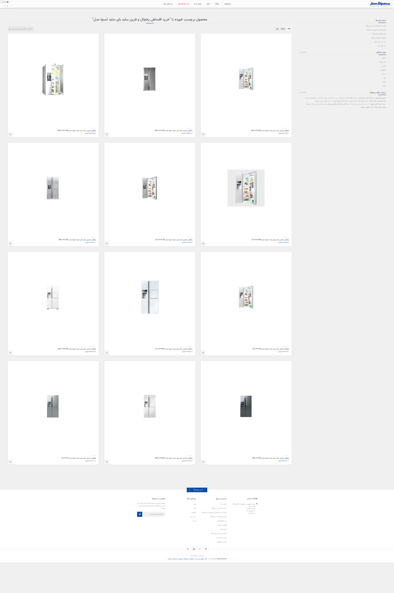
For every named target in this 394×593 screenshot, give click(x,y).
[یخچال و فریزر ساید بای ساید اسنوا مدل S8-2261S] (53, 406)
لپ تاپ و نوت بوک (380, 42)
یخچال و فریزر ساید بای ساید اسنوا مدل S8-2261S (79, 458)
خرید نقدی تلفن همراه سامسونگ (323, 101)
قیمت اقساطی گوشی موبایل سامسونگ (316, 104)
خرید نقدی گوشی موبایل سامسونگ (360, 104)
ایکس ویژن (382, 62)
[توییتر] (206, 548)
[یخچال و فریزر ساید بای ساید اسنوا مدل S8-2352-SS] (149, 188)
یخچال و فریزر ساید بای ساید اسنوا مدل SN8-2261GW (174, 458)
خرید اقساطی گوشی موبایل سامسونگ (328, 98)
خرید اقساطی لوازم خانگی (377, 101)
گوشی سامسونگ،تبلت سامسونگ (376, 26)
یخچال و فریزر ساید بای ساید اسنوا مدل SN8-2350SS (77, 239)
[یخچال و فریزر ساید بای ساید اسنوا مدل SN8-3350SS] (246, 79)
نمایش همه (303, 52)
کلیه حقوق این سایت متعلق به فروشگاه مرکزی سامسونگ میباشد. (187, 559)
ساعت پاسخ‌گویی (222, 542)
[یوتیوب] (194, 548)
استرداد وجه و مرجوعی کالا (219, 533)
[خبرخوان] (188, 548)
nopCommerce (222, 559)
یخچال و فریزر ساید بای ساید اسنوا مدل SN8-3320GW (77, 130)
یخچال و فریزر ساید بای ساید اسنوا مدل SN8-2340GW (77, 349)
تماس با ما (223, 504)
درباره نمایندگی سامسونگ (219, 508)
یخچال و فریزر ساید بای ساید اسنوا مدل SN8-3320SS (174, 130)
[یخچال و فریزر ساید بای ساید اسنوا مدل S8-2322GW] (149, 297)
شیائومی (383, 70)
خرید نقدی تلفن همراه (340, 101)
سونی (384, 86)
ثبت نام (4, 6)
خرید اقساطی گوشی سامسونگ (348, 98)
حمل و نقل (223, 529)
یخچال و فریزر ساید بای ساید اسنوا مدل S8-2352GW (270, 239)
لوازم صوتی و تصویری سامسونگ (376, 30)
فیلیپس (383, 66)
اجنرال (384, 58)
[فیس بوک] (200, 548)
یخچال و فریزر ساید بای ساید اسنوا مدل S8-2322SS (271, 349)
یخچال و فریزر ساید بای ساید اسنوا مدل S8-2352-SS (174, 239)
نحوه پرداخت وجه (221, 538)
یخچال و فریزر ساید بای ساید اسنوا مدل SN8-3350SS (270, 130)
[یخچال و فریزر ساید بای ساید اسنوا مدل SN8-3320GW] (53, 79)
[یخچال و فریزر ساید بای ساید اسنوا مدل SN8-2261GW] (149, 406)
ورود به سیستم (3, 2)
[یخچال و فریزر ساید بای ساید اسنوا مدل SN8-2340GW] (53, 297)
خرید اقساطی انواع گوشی (366, 98)
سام (195, 508)
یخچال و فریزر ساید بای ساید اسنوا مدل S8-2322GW (174, 349)
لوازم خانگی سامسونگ (379, 34)
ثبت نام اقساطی (222, 521)
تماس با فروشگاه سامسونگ (218, 517)
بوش (384, 82)
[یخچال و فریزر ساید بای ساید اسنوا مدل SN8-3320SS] (149, 79)
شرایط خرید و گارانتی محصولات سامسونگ (214, 512)
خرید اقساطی (380, 98)
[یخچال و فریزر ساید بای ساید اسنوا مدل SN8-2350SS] (53, 188)
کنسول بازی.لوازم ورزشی (378, 38)
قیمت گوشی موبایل (367, 107)
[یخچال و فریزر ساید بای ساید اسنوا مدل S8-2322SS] (246, 297)
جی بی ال (193, 517)
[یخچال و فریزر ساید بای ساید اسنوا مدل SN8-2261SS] (246, 406)
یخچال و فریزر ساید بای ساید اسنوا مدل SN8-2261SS (270, 458)
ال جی (384, 74)
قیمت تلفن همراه (380, 107)
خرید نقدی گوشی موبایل (378, 104)
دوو (385, 78)
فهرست (277, 29)
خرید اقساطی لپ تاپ (311, 98)
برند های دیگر (382, 46)
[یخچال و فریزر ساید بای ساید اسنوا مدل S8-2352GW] (246, 188)
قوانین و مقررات (222, 525)
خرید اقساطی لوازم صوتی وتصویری (358, 101)
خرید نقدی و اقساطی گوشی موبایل (338, 104)
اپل (195, 504)
